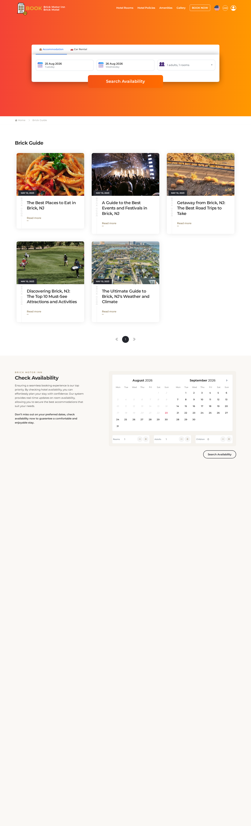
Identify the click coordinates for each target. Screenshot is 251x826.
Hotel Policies (151, 7)
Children (200, 439)
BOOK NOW (201, 7)
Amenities (169, 7)
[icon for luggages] (217, 7)
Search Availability (125, 81)
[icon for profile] (233, 8)
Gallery (183, 7)
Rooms (116, 439)
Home (21, 120)
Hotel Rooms (131, 7)
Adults (158, 439)
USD (225, 7)
